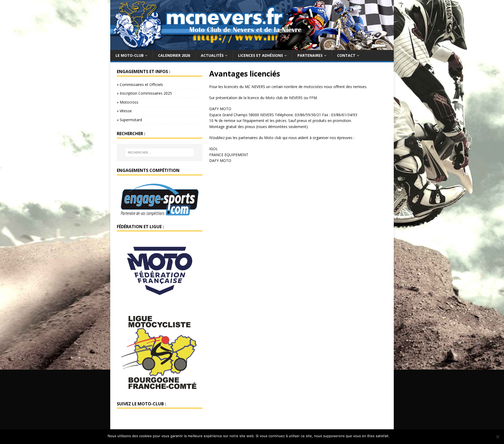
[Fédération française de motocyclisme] (159, 301)
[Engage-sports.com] (159, 214)
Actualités (212, 55)
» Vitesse (124, 110)
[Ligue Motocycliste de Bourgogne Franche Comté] (159, 391)
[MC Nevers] (252, 46)
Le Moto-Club (130, 55)
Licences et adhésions (260, 55)
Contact (346, 55)
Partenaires (310, 55)
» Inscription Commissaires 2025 (144, 93)
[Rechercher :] (159, 152)
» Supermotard (129, 119)
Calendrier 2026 (174, 55)
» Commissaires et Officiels (140, 84)
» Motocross (127, 102)
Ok (394, 436)
